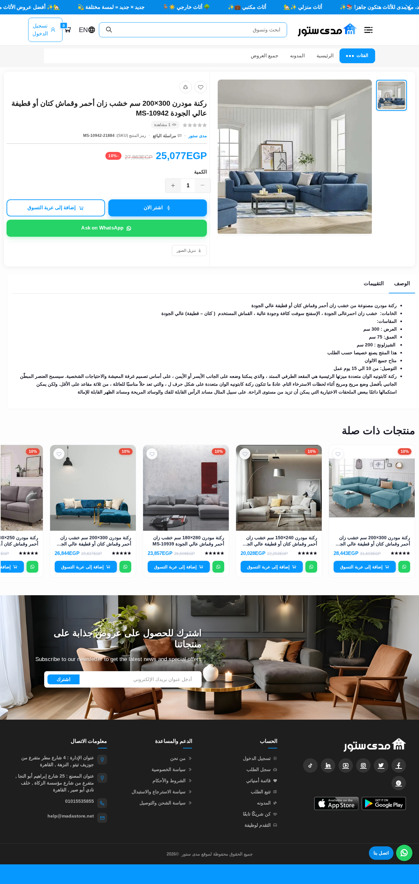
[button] (368, 29)
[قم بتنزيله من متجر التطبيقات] (336, 803)
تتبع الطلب (261, 791)
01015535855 (79, 801)
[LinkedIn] (328, 765)
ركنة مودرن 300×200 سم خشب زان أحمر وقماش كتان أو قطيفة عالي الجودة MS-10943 (93, 541)
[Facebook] (399, 765)
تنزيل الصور (186, 250)
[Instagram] (363, 765)
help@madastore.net (70, 816)
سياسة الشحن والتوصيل (162, 802)
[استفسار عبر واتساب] (404, 567)
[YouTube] (345, 765)
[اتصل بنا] (404, 853)
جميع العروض (264, 55)
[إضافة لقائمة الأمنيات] (200, 87)
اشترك (63, 679)
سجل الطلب (258, 769)
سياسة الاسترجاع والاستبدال (159, 791)
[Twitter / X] (381, 765)
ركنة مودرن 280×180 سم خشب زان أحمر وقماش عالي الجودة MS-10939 (188, 540)
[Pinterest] (399, 783)
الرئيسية (325, 55)
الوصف (402, 283)
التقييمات (374, 283)
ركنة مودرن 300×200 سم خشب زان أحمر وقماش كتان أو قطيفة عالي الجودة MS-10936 (372, 541)
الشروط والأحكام (169, 780)
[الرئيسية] (324, 29)
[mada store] (348, 744)
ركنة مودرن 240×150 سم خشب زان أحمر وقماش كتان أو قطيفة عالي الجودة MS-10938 (279, 541)
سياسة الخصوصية (169, 769)
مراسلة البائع (164, 135)
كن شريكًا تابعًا (257, 814)
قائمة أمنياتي (258, 780)
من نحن (178, 758)
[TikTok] (310, 765)
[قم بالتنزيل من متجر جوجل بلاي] (384, 803)
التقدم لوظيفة (258, 825)
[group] (312, 164)
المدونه (297, 55)
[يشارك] (185, 87)
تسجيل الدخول (40, 29)
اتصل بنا (381, 853)
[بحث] (109, 30)
